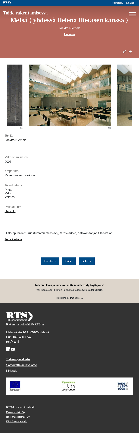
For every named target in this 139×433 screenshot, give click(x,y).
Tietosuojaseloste (18, 359)
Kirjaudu (130, 3)
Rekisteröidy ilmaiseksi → (69, 298)
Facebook (50, 261)
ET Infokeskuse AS (16, 421)
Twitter (69, 261)
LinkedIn (87, 261)
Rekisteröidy (117, 3)
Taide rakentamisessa (25, 13)
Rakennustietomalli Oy (18, 416)
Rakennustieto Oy (15, 412)
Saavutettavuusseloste (21, 365)
